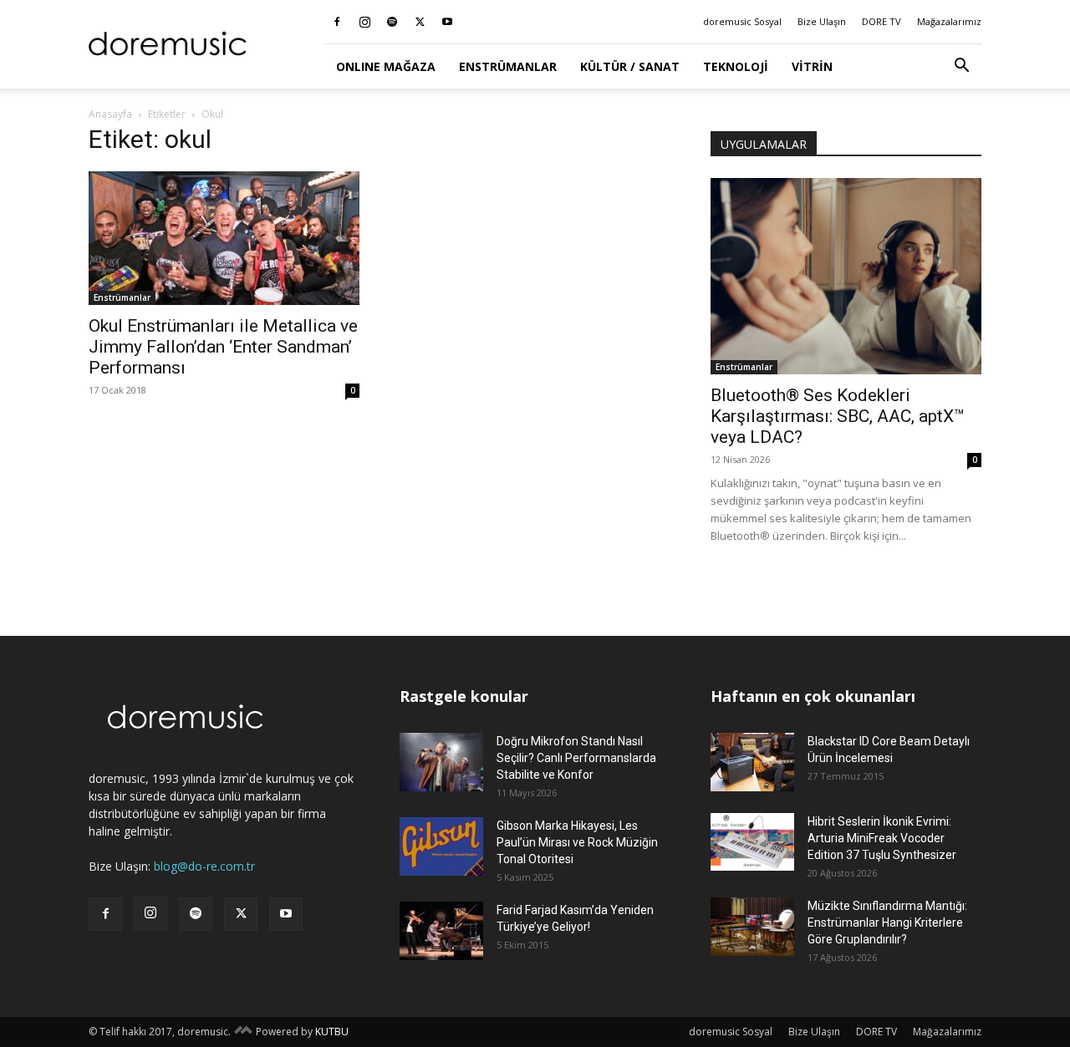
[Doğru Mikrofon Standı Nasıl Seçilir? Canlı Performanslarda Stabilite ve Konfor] (441, 762)
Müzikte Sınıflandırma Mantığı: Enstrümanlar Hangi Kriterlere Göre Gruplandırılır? (887, 922)
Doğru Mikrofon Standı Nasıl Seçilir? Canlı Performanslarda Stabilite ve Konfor (576, 757)
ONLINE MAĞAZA (386, 66)
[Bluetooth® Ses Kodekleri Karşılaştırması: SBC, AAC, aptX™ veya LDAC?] (846, 276)
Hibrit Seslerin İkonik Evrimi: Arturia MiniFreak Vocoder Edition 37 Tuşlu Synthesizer (882, 838)
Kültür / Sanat (630, 66)
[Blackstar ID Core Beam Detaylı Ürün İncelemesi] (752, 762)
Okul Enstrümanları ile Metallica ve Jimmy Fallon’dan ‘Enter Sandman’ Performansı (223, 347)
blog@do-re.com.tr (204, 866)
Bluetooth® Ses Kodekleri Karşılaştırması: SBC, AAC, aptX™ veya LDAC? (838, 416)
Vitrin (812, 66)
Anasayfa (110, 114)
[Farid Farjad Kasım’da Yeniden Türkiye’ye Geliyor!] (441, 931)
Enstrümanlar (508, 66)
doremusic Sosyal (742, 21)
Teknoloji (735, 66)
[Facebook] (336, 21)
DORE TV (881, 21)
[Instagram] (364, 21)
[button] (961, 67)
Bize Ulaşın (821, 21)
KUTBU (332, 1031)
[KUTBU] (243, 1031)
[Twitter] (419, 21)
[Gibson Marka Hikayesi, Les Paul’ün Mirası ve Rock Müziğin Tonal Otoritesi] (441, 846)
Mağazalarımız (949, 21)
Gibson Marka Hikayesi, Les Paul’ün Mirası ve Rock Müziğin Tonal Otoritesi (577, 842)
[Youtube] (447, 21)
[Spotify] (392, 21)
